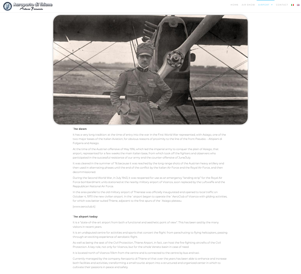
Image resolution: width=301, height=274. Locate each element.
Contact (282, 4)
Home (235, 4)
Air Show (248, 4)
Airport (263, 4)
